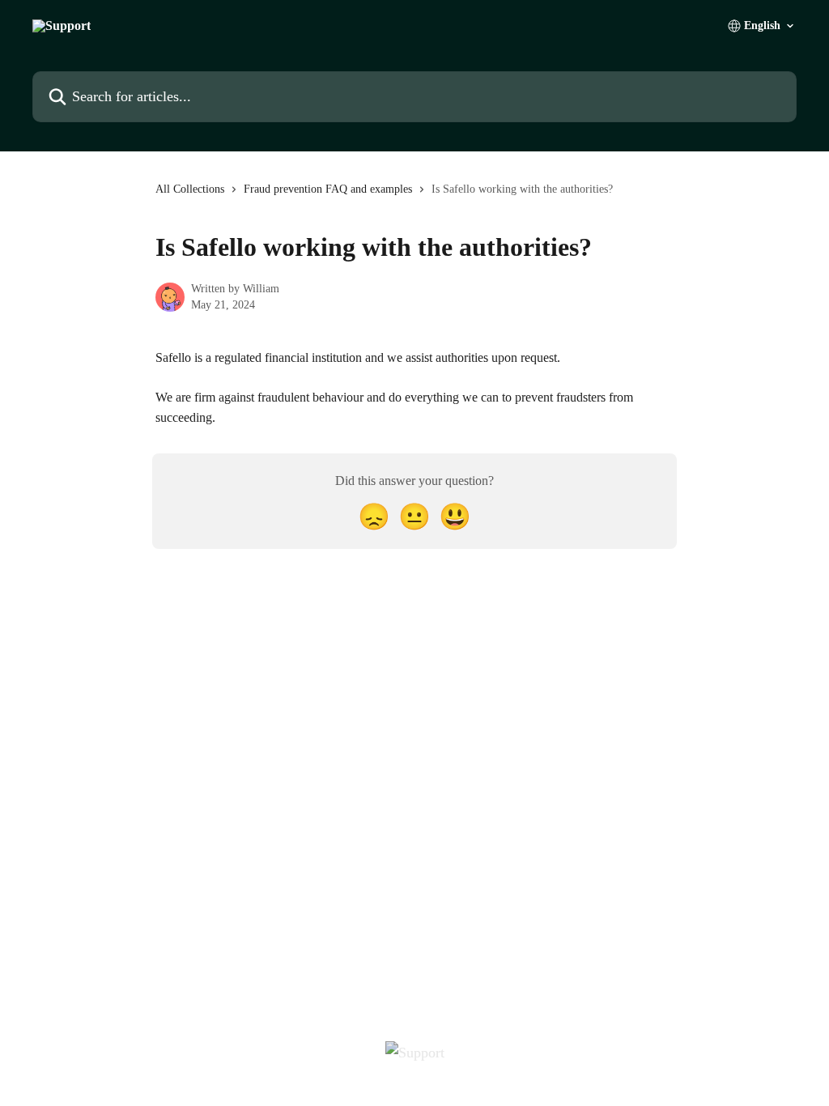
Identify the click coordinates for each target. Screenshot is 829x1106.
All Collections (189, 189)
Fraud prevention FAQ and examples (328, 189)
